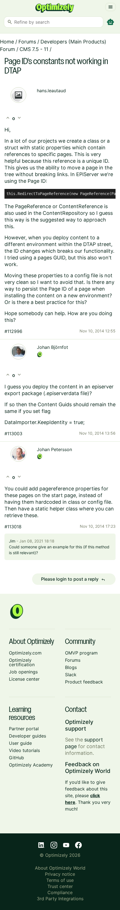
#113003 (13, 433)
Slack (70, 674)
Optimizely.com (25, 653)
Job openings (23, 672)
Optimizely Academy (31, 765)
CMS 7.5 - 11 (34, 49)
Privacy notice (60, 874)
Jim (12, 541)
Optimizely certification (22, 662)
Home (7, 42)
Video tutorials (24, 750)
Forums (27, 42)
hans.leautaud (51, 90)
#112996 (13, 331)
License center (24, 679)
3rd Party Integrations (60, 898)
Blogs (71, 667)
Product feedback (84, 682)
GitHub (16, 757)
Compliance (60, 892)
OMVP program (81, 653)
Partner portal (24, 728)
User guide (20, 743)
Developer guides (27, 736)
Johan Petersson (54, 449)
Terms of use (60, 880)
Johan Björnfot (52, 347)
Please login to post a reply (73, 579)
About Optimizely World (60, 868)
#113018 (12, 526)
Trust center (60, 886)
